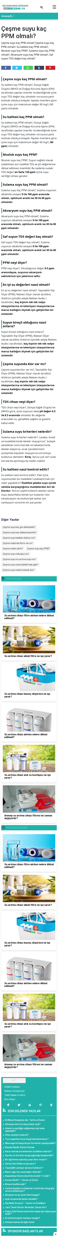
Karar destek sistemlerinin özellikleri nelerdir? (28, 1151)
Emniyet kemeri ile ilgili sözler (20, 1222)
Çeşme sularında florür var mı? (18, 543)
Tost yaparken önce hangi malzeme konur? (27, 1139)
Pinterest (50, 68)
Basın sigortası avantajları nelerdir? (23, 1172)
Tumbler (39, 68)
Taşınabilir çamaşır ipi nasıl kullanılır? (24, 1168)
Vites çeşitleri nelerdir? (17, 1135)
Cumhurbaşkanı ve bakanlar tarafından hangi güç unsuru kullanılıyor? (29, 1189)
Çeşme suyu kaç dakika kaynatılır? (20, 532)
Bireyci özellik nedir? (15, 1184)
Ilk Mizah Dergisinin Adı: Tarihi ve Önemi (25, 1120)
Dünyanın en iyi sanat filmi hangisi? (22, 1195)
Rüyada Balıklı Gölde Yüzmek (19, 1147)
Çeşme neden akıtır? (13, 548)
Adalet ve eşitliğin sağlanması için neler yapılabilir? (25, 1129)
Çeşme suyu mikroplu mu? (16, 554)
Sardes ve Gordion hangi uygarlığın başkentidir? (29, 1155)
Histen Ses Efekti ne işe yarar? (20, 1163)
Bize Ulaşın (9, 1099)
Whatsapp (28, 68)
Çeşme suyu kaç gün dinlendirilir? (19, 527)
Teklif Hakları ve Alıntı (14, 1095)
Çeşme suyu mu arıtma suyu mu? (19, 559)
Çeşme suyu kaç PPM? (38, 548)
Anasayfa (6, 16)
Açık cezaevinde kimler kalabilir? (21, 1199)
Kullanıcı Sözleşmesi (14, 1091)
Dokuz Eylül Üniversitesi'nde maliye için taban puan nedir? (30, 1212)
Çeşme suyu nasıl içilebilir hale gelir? (20, 564)
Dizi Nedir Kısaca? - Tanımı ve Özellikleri (25, 1203)
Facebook (6, 68)
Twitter (17, 68)
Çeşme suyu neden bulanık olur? (18, 570)
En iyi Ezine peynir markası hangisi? (22, 1218)
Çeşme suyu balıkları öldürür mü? (19, 538)
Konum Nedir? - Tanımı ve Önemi (21, 1180)
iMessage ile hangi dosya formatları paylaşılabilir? (30, 1143)
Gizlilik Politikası (12, 1087)
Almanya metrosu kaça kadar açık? (23, 1124)
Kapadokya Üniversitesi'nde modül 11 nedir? (27, 1176)
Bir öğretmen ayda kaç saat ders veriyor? (26, 1159)
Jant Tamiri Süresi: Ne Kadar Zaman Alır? (26, 1207)
